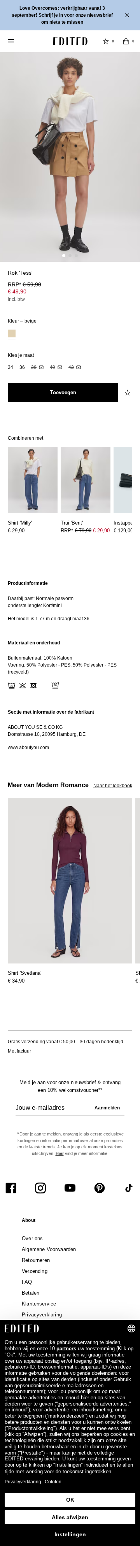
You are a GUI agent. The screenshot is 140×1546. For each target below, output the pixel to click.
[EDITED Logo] (70, 41)
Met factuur (19, 1051)
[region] (70, 601)
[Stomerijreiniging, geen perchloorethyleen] (55, 686)
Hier (60, 1153)
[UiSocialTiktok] (129, 1188)
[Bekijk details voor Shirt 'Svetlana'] (70, 881)
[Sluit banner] (128, 15)
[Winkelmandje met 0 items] (126, 41)
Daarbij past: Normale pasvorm (41, 598)
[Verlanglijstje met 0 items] (106, 41)
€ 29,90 (16, 530)
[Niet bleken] (22, 686)
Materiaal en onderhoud (34, 643)
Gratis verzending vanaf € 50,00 (41, 1041)
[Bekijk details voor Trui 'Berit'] (85, 480)
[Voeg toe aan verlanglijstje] (128, 392)
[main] (70, 665)
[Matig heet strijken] (44, 686)
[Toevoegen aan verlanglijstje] (129, 277)
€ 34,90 (16, 980)
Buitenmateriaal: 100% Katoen (40, 658)
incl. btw (16, 299)
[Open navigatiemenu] (12, 41)
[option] (12, 334)
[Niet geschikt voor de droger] (33, 686)
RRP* (24, 284)
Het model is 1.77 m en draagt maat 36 (48, 618)
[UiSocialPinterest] (99, 1188)
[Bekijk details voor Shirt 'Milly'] (33, 480)
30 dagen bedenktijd (101, 1041)
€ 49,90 (17, 291)
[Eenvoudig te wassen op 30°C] (12, 686)
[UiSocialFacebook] (10, 1188)
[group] (70, 1111)
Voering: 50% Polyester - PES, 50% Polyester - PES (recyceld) (62, 668)
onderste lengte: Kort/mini (35, 605)
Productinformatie (28, 583)
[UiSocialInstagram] (40, 1188)
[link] (28, 1222)
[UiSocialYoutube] (70, 1188)
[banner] (70, 15)
